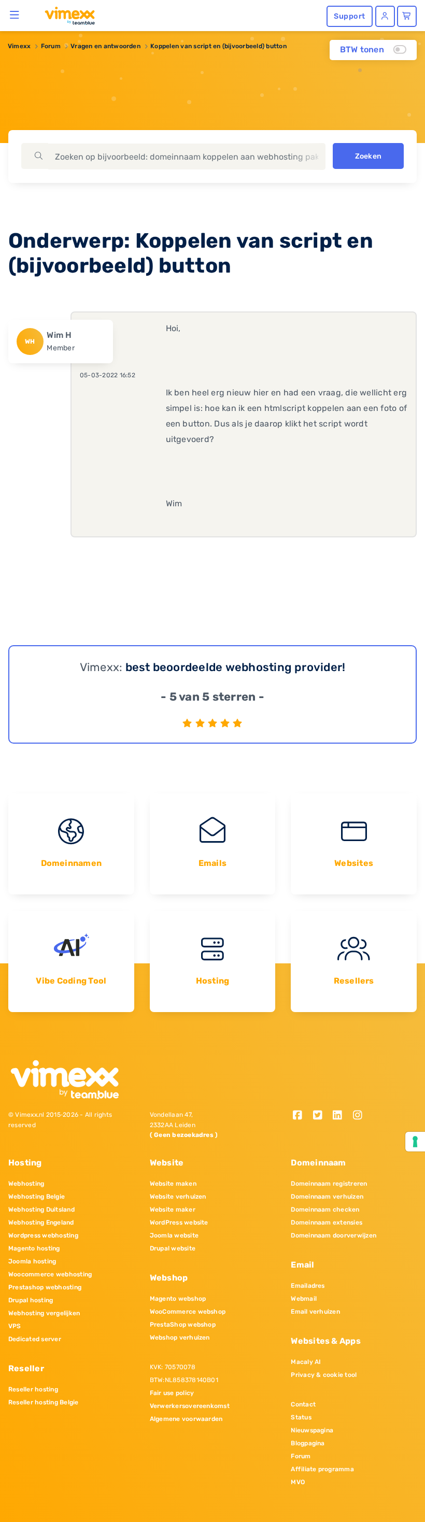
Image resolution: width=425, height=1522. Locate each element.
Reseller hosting (33, 1389)
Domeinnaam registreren (329, 1183)
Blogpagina (307, 1443)
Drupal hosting (30, 1300)
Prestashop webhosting (44, 1287)
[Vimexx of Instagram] (360, 1116)
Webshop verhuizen (180, 1337)
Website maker (172, 1209)
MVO (298, 1482)
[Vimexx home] (66, 15)
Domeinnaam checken (325, 1209)
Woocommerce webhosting (50, 1274)
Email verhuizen (315, 1311)
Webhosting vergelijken (44, 1313)
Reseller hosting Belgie (43, 1402)
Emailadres (307, 1285)
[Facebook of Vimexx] (301, 1116)
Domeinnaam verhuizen (327, 1196)
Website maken (173, 1183)
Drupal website (172, 1248)
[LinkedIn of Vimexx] (341, 1116)
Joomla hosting (32, 1261)
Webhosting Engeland (41, 1222)
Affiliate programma (322, 1469)
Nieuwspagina (312, 1430)
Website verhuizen (178, 1196)
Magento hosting (34, 1248)
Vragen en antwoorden (105, 46)
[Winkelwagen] (407, 16)
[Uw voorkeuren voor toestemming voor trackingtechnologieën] (415, 1141)
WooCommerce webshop (188, 1311)
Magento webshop (178, 1298)
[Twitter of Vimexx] (321, 1116)
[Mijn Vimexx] (385, 16)
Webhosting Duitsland (41, 1209)
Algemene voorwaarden (186, 1419)
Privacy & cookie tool (324, 1374)
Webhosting (26, 1183)
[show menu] (15, 14)
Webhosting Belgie (36, 1196)
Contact (303, 1404)
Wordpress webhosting (43, 1235)
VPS (14, 1326)
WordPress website (179, 1222)
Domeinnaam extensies (326, 1222)
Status (301, 1417)
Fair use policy (172, 1393)
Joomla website (174, 1235)
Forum (51, 46)
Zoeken (368, 156)
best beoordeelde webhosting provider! (235, 667)
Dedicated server (34, 1339)
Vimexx (19, 46)
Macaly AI (306, 1361)
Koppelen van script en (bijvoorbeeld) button (218, 46)
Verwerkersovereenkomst (190, 1406)
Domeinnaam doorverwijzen (333, 1235)
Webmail (304, 1298)
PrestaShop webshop (183, 1324)
